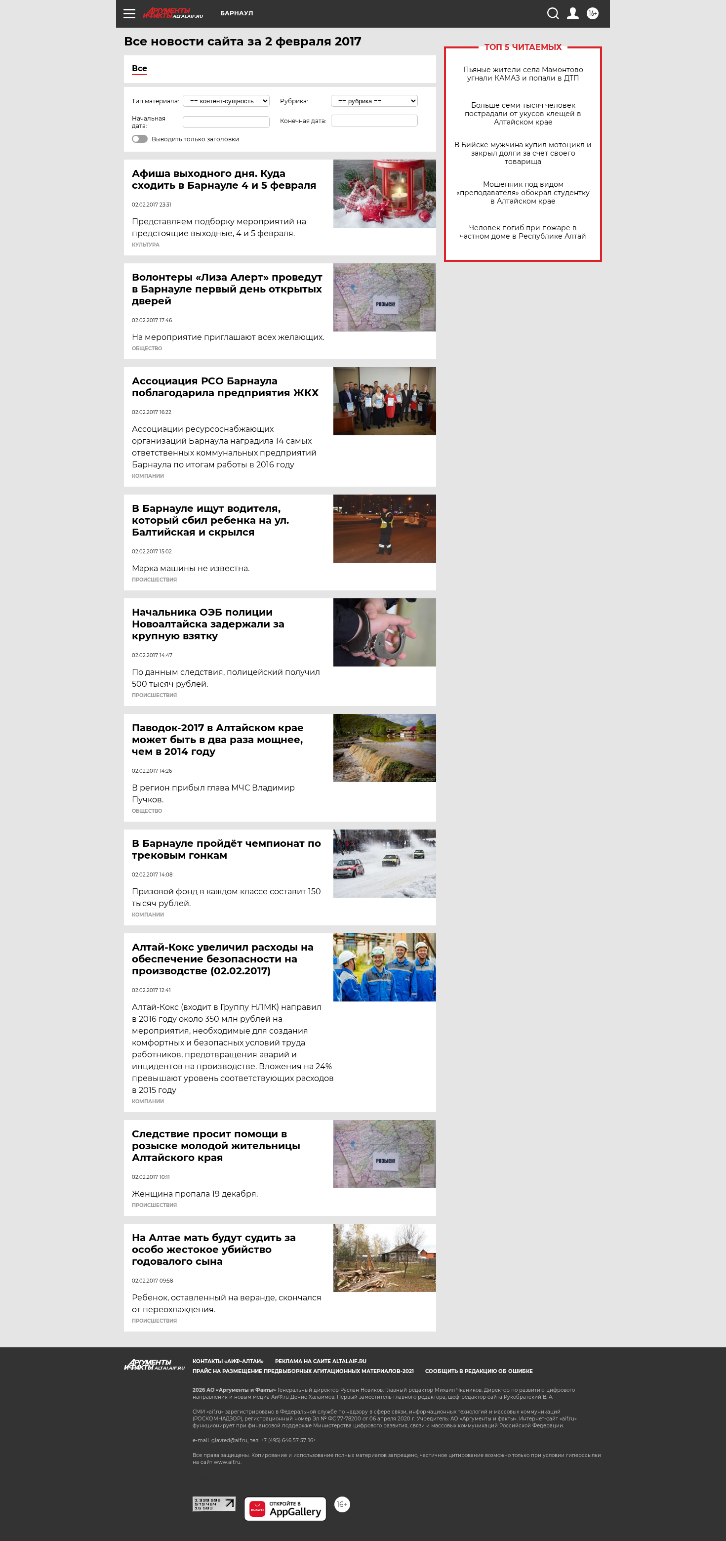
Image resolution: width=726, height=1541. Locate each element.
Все (139, 68)
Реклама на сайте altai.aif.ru (320, 1361)
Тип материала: (155, 101)
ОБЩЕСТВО (147, 348)
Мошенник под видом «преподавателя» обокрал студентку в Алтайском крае (523, 193)
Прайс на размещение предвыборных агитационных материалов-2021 (303, 1371)
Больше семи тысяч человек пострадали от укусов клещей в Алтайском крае (523, 113)
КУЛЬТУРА (146, 245)
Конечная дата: (303, 121)
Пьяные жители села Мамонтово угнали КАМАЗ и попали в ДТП (523, 74)
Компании (148, 476)
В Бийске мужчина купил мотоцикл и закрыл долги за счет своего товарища (523, 153)
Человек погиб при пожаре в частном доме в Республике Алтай (523, 232)
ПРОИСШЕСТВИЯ (154, 580)
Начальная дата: (148, 122)
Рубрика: (294, 101)
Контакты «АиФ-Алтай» (228, 1361)
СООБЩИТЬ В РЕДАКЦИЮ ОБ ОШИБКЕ (479, 1371)
